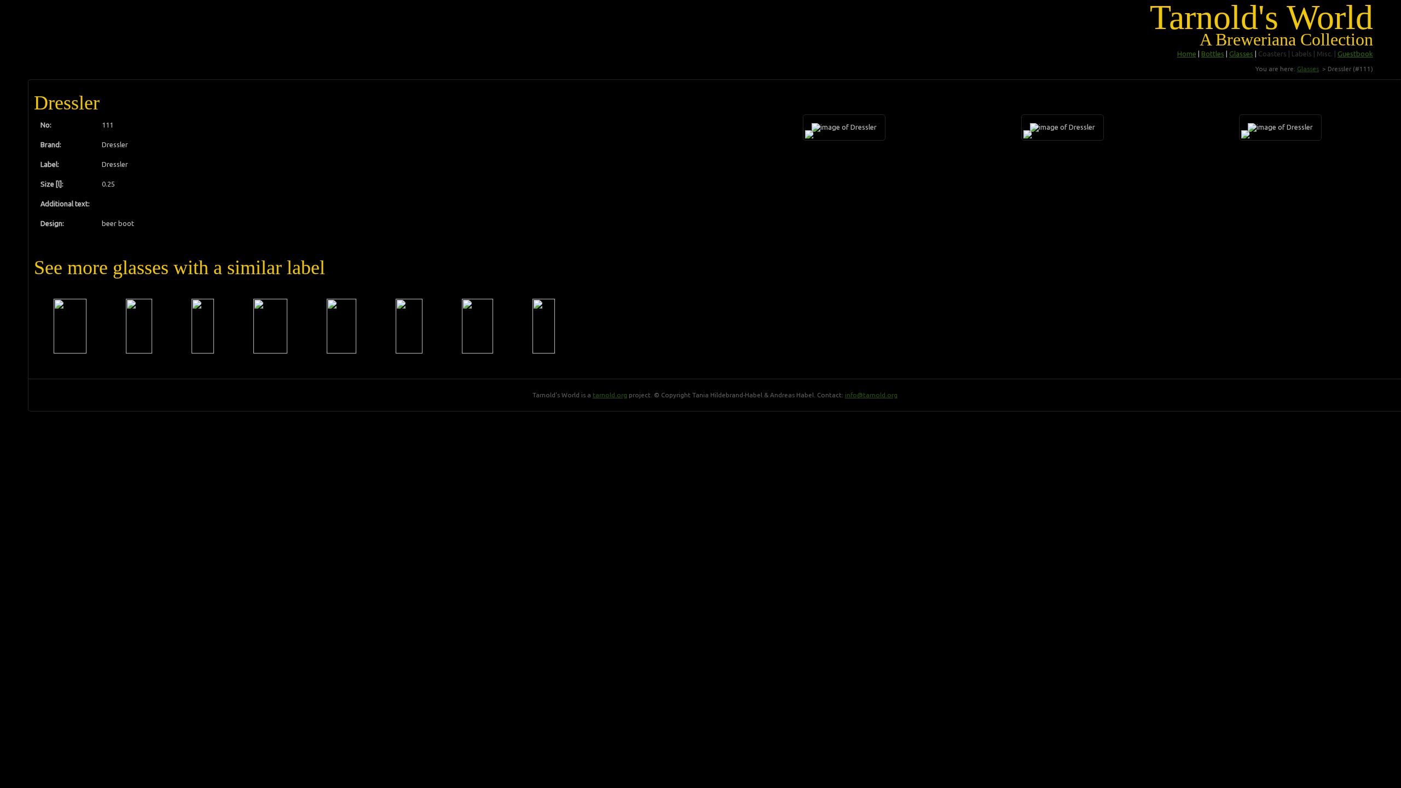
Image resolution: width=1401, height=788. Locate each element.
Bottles (1212, 53)
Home (1186, 53)
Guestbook (1355, 53)
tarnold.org (610, 394)
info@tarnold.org (871, 394)
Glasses (1241, 53)
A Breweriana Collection (1286, 39)
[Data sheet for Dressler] (70, 326)
